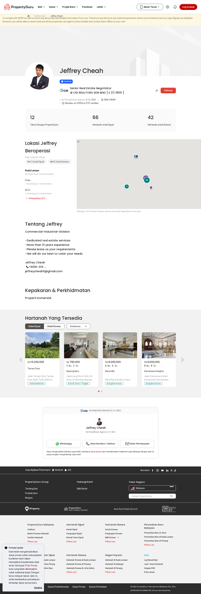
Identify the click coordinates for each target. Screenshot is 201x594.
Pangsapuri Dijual (74, 534)
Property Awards (75, 509)
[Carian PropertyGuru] (171, 496)
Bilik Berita (82, 488)
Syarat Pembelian (98, 587)
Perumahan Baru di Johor (155, 533)
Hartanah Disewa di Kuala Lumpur (81, 560)
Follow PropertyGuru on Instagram (157, 470)
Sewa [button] (52, 6)
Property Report (169, 509)
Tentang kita (31, 488)
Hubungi (168, 90)
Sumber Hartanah (35, 537)
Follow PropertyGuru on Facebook (152, 470)
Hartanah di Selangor (114, 564)
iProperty (32, 509)
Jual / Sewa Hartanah (153, 564)
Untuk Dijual (34, 326)
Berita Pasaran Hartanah (38, 534)
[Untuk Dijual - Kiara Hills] (120, 345)
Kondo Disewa (111, 529)
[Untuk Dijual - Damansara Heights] (159, 345)
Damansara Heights (154, 371)
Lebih (100, 6)
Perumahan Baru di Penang (156, 541)
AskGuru (31, 529)
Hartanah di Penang (113, 568)
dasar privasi (96, 452)
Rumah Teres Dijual (74, 537)
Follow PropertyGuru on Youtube (162, 470)
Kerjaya (29, 497)
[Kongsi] (156, 90)
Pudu (27, 180)
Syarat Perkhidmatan (58, 587)
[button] (19, 360)
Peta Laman (149, 572)
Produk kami (31, 493)
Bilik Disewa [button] (110, 537)
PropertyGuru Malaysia (40, 524)
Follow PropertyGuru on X (171, 470)
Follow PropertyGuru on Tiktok (174, 470)
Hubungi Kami (85, 481)
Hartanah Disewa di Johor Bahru (80, 568)
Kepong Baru (72, 371)
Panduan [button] (87, 6)
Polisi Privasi (31, 565)
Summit (125, 509)
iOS (69, 470)
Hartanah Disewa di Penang (78, 564)
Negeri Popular (113, 555)
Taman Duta (33, 368)
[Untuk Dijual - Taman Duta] (42, 345)
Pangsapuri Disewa (113, 534)
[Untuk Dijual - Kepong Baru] (81, 345)
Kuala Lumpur (32, 170)
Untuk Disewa (54, 326)
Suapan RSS (149, 568)
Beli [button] (40, 6)
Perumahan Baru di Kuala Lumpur (158, 537)
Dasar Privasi (79, 587)
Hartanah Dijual (75, 524)
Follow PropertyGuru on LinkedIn (167, 470)
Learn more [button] (56, 73)
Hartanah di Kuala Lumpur (116, 560)
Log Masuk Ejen (151, 560)
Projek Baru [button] (68, 6)
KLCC (27, 190)
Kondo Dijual (71, 529)
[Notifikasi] (175, 7)
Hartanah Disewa (115, 524)
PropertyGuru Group (37, 481)
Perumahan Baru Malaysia (153, 526)
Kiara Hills (110, 371)
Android (59, 470)
